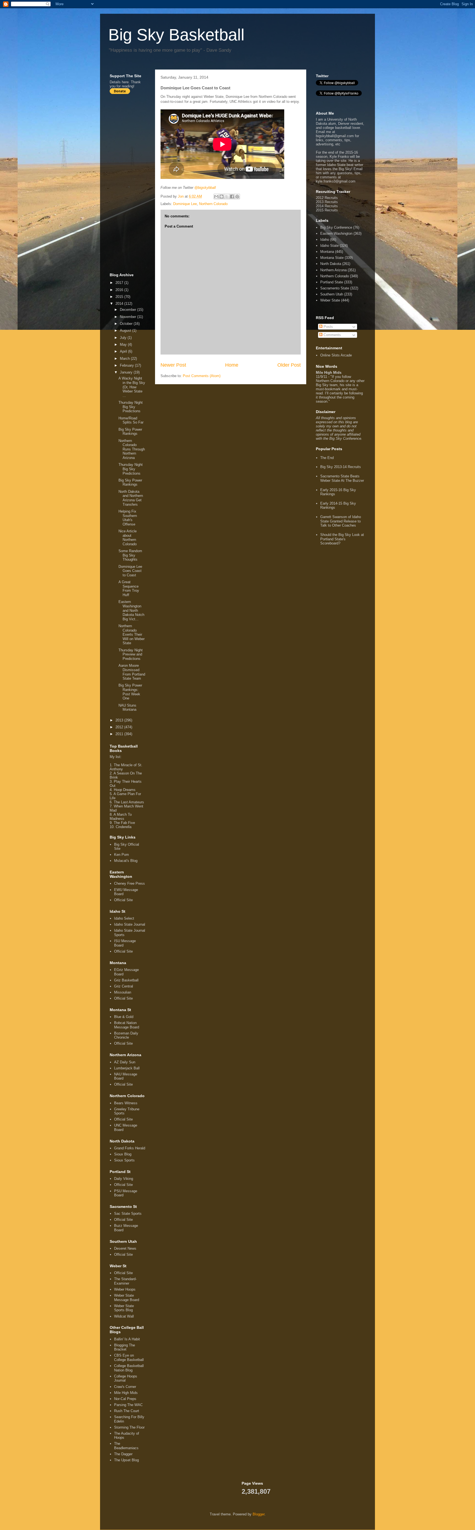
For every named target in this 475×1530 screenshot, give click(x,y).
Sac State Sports (128, 1213)
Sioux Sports (124, 1160)
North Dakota (330, 264)
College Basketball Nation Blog (129, 1368)
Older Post (289, 365)
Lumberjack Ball (127, 1068)
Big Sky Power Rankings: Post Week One (130, 691)
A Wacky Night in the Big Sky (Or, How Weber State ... (131, 386)
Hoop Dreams (125, 790)
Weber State (330, 300)
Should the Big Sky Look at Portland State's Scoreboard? (342, 539)
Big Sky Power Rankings (130, 431)
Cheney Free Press (129, 883)
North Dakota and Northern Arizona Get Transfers (130, 498)
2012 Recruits (327, 198)
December (128, 310)
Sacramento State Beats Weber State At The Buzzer (342, 478)
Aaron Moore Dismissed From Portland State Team (131, 671)
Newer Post (173, 365)
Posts (327, 327)
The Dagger (123, 1454)
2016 (119, 290)
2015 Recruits (327, 210)
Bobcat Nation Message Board (126, 1025)
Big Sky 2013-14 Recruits (340, 467)
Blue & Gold (123, 1017)
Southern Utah (331, 294)
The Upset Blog (126, 1460)
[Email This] (216, 196)
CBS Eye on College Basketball (129, 1357)
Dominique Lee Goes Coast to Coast (130, 571)
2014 (119, 303)
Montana (327, 252)
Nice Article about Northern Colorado (127, 537)
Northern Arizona (333, 270)
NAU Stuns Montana (127, 707)
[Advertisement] (132, 183)
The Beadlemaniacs (126, 1446)
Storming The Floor (129, 1427)
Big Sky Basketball (176, 35)
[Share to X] (227, 196)
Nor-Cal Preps (125, 1399)
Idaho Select (124, 918)
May (124, 344)
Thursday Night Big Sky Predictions (130, 406)
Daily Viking (123, 1179)
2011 (119, 734)
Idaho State (329, 246)
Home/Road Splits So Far (130, 420)
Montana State (332, 258)
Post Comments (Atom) (201, 376)
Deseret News (125, 1248)
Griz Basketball (126, 980)
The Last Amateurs (129, 802)
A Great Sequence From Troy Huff (128, 588)
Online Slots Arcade (336, 355)
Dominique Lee (185, 204)
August (126, 330)
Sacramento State (334, 288)
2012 (119, 727)
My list (115, 757)
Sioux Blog (122, 1154)
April (124, 351)
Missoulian (122, 992)
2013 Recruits (327, 202)
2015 (119, 297)
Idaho (324, 239)
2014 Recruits (327, 206)
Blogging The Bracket (124, 1347)
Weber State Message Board (126, 1297)
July (124, 338)
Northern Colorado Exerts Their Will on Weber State (131, 634)
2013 (119, 720)
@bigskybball (205, 188)
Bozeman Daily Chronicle (126, 1035)
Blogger (258, 1514)
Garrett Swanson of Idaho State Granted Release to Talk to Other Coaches (340, 521)
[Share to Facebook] (232, 196)
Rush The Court (126, 1411)
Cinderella (123, 827)
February (127, 365)
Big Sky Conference (336, 227)
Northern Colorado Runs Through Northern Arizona (131, 449)
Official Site (123, 900)
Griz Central (123, 986)
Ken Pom (121, 855)
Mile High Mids (126, 1393)
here (125, 82)
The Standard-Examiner (125, 1281)
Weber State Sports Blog (124, 1308)
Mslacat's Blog (125, 861)
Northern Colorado (213, 204)
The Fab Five (124, 823)
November (128, 317)
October (127, 324)
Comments (331, 335)
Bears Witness (125, 1103)
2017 (119, 283)
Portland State (331, 282)
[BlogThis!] (221, 196)
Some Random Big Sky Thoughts (130, 555)
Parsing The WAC (128, 1405)
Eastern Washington (336, 233)
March (125, 358)
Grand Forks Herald (129, 1148)
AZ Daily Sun (124, 1062)
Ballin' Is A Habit (127, 1339)
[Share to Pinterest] (237, 196)
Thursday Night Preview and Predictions (130, 654)
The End (327, 458)
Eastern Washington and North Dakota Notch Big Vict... (131, 610)
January (127, 372)
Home (231, 365)
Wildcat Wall (124, 1316)
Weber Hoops (125, 1289)
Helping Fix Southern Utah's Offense (127, 517)
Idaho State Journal (129, 924)
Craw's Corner (125, 1387)
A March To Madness (121, 816)
